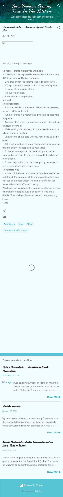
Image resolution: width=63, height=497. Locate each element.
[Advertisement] (31, 327)
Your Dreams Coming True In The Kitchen (31, 8)
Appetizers (9, 224)
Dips (21, 224)
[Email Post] (4, 218)
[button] (59, 28)
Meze (29, 224)
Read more (54, 397)
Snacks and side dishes (15, 230)
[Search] (59, 6)
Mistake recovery (11, 406)
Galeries (38, 491)
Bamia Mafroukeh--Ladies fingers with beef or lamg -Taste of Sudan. (27, 444)
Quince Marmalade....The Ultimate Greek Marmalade (25, 369)
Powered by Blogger (33, 485)
